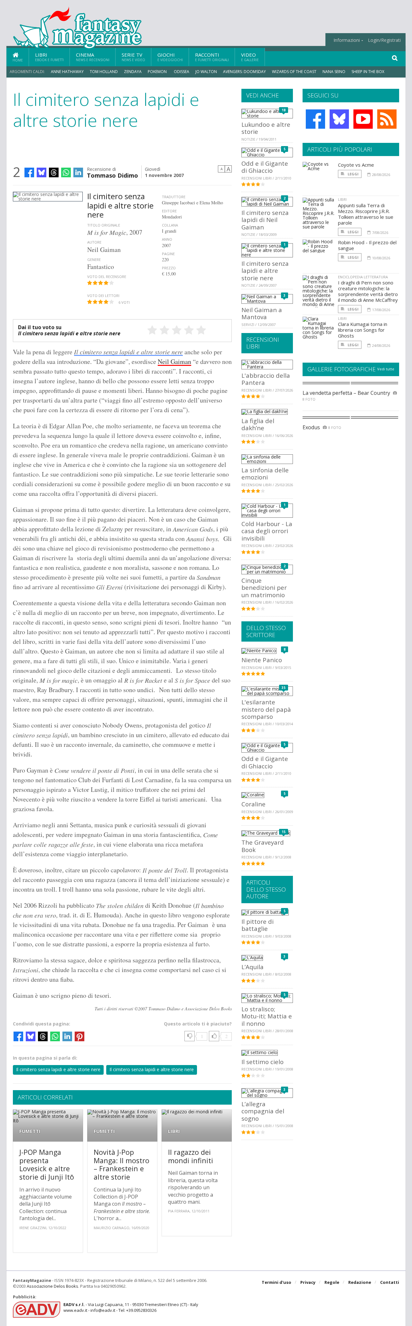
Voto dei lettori (103, 295)
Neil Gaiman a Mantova (261, 313)
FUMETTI (30, 1131)
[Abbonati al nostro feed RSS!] (387, 119)
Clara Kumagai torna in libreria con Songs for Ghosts (362, 330)
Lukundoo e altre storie (265, 127)
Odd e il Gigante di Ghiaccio (264, 166)
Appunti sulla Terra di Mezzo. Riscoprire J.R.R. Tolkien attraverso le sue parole (365, 214)
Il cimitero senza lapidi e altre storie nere (128, 352)
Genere (94, 259)
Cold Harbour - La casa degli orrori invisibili (266, 531)
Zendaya (133, 71)
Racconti (212, 56)
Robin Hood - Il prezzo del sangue (367, 245)
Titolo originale (103, 225)
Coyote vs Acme (356, 165)
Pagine (168, 253)
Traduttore (173, 197)
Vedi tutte (385, 368)
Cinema (92, 56)
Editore (169, 211)
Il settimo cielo (262, 1062)
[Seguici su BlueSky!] (339, 119)
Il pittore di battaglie (257, 924)
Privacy (307, 1282)
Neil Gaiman (174, 361)
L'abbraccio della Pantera (265, 378)
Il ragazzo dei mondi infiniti (190, 1156)
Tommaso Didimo (112, 175)
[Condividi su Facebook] (29, 172)
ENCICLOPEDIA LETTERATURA (363, 277)
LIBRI (174, 1131)
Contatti (389, 1282)
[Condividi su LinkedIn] (78, 172)
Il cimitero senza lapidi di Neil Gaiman (265, 220)
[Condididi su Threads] (53, 172)
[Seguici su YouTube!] (363, 119)
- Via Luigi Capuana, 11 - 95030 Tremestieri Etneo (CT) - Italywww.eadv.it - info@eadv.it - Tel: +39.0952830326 (130, 1307)
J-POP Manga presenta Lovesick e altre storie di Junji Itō (46, 1164)
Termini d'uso (276, 1282)
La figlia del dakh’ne (257, 424)
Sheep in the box (367, 71)
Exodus (311, 427)
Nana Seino (334, 71)
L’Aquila (252, 967)
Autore (94, 242)
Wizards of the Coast (294, 71)
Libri (49, 56)
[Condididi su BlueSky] (41, 172)
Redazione (359, 1282)
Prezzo (169, 268)
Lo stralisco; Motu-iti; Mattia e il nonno (266, 1016)
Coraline (253, 804)
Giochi (170, 56)
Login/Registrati (384, 40)
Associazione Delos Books (52, 1286)
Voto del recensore (106, 276)
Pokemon (158, 71)
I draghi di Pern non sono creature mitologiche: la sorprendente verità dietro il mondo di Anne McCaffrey (368, 291)
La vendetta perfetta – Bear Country (346, 392)
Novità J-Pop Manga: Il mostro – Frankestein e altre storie (121, 1164)
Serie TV (133, 56)
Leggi (353, 174)
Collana (170, 225)
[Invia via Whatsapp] (66, 172)
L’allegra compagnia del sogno (262, 1111)
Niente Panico (261, 660)
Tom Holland (104, 71)
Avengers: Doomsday (244, 71)
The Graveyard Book (262, 845)
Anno (167, 239)
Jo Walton (206, 71)
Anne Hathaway (67, 71)
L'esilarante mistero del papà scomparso (266, 709)
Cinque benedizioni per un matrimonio (264, 587)
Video (250, 56)
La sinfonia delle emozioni (265, 473)
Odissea (181, 71)
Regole (331, 1282)
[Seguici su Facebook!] (315, 119)
